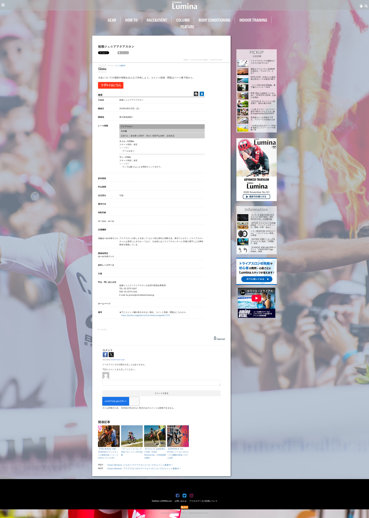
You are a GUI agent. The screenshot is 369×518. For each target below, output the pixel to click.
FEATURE (187, 26)
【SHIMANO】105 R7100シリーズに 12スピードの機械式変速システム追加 (178, 453)
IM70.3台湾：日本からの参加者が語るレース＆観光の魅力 (263, 78)
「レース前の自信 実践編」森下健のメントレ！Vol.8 (263, 86)
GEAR (112, 20)
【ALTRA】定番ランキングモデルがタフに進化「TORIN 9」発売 (263, 241)
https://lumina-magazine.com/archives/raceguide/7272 (145, 315)
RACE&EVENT (157, 20)
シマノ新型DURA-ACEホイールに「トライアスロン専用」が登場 (263, 233)
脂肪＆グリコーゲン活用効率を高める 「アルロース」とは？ (263, 71)
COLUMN (183, 20)
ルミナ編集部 (120, 65)
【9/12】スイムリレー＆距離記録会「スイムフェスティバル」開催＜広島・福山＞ (263, 225)
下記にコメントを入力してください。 (119, 370)
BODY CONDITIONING (214, 20)
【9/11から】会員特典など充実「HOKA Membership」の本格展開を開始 (155, 453)
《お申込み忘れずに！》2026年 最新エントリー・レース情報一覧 (263, 128)
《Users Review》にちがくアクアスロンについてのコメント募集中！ (139, 465)
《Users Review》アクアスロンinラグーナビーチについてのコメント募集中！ (143, 469)
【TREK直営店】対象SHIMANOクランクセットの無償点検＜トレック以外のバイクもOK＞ (108, 453)
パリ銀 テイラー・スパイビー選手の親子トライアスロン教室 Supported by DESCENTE (263, 112)
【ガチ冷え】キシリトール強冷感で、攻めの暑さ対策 (263, 102)
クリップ (124, 53)
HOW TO (131, 20)
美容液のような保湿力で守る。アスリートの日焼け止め (263, 118)
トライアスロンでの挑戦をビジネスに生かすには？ (263, 62)
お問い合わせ (181, 501)
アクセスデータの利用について (203, 501)
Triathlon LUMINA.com (162, 501)
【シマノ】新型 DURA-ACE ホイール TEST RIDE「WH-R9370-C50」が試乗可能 (262, 217)
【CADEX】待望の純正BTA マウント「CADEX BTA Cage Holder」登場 (263, 250)
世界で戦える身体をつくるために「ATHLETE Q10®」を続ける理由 (263, 95)
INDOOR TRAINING (253, 20)
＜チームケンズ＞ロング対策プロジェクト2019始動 (132, 452)
